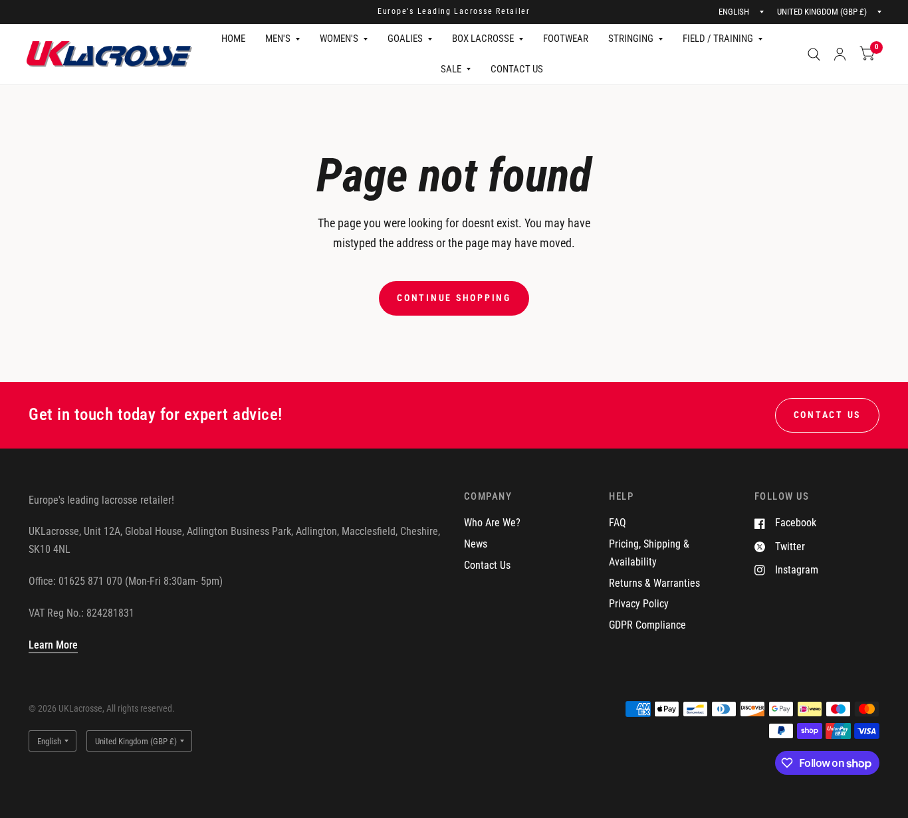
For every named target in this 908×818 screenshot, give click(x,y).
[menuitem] (233, 39)
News (475, 544)
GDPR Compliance (647, 625)
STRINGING (630, 39)
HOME (233, 39)
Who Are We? (492, 522)
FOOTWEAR (565, 39)
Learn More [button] (53, 645)
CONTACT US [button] (827, 414)
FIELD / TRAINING (718, 39)
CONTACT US (517, 69)
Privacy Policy (639, 603)
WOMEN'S (339, 39)
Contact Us (487, 565)
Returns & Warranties (654, 583)
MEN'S (277, 39)
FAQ (617, 522)
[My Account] (840, 54)
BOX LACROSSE (483, 39)
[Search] (814, 54)
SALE (451, 69)
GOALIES (405, 39)
